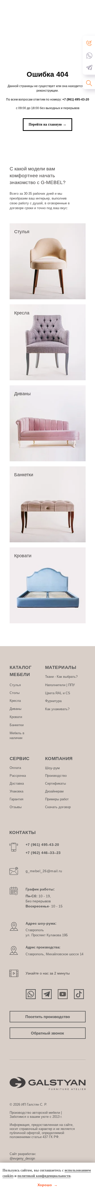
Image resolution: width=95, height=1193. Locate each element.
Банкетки (17, 725)
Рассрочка (18, 776)
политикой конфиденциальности (43, 1176)
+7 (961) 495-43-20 (75, 99)
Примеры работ (57, 799)
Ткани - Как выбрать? (61, 677)
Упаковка (16, 791)
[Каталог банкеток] (48, 504)
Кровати (16, 717)
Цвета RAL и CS (57, 693)
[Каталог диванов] (48, 423)
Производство (56, 776)
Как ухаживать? (57, 709)
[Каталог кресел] (48, 342)
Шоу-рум (52, 768)
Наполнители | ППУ (60, 685)
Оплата (15, 768)
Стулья (15, 685)
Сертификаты (55, 783)
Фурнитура (53, 701)
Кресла (15, 701)
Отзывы (16, 807)
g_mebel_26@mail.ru (44, 871)
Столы (15, 693)
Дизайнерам (54, 791)
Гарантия (16, 799)
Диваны (15, 709)
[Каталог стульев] (48, 261)
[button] (89, 43)
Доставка (17, 783)
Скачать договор (58, 807)
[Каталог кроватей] (48, 585)
